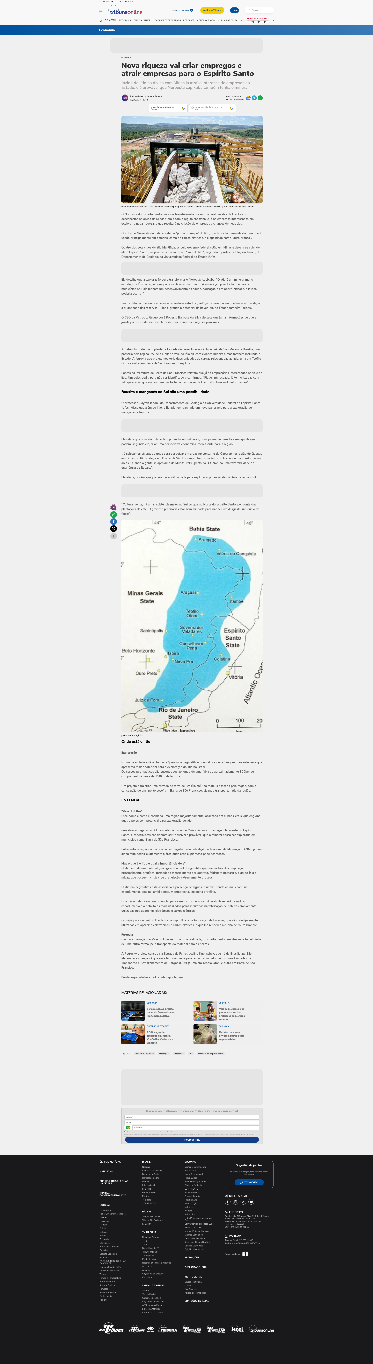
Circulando (147, 1277)
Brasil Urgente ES (150, 1248)
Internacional (148, 1185)
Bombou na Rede (150, 1174)
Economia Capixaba (144, 1054)
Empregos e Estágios (110, 1247)
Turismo (103, 1274)
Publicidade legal (228, 20)
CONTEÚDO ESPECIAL (196, 1301)
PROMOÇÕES (191, 1257)
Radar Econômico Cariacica (113, 1214)
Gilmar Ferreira (191, 1192)
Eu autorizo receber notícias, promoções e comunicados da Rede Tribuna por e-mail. (155, 1132)
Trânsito (103, 1225)
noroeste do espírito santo (210, 1054)
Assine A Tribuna (212, 10)
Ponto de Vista (149, 1259)
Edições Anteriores (151, 1309)
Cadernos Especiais (151, 1298)
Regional (104, 1300)
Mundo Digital (191, 1203)
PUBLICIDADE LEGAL (196, 1267)
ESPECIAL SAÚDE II (143, 20)
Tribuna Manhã (149, 1252)
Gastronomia (106, 1296)
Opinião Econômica (193, 1246)
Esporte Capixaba (108, 1254)
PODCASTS (188, 20)
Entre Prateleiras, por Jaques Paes (198, 1219)
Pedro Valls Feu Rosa (194, 1238)
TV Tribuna (125, 20)
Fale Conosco (190, 1289)
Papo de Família (192, 1196)
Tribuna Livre (190, 1200)
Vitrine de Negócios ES (195, 1182)
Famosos (104, 1289)
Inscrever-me (192, 1139)
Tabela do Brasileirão (109, 1271)
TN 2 (144, 1245)
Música (145, 1196)
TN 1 (144, 1241)
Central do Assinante (152, 1312)
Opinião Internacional (194, 1249)
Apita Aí (146, 1270)
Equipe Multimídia (193, 1282)
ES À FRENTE (191, 1189)
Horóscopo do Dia (150, 1178)
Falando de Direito (193, 1227)
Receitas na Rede (108, 1293)
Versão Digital (148, 1294)
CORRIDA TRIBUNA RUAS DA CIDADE (114, 1182)
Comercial (189, 1286)
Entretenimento (107, 1282)
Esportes (104, 1250)
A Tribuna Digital (206, 20)
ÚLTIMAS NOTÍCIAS (110, 1161)
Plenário (188, 1211)
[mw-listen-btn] (114, 508)
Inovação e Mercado (194, 1174)
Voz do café (190, 1171)
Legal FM (146, 1224)
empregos (164, 1054)
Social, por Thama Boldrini (197, 1242)
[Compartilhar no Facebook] (114, 522)
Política (103, 1236)
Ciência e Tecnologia (152, 1171)
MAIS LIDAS (106, 1171)
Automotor (147, 1266)
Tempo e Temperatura (110, 1278)
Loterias (146, 1182)
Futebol (103, 1258)
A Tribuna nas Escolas (152, 1305)
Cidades (103, 1217)
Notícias (146, 1167)
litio (191, 1054)
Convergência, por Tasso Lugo (199, 1224)
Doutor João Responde (195, 1167)
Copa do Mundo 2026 (110, 1267)
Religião (103, 1232)
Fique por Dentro (150, 1237)
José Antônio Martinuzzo (196, 1231)
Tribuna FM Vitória (151, 1217)
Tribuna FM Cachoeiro (152, 1220)
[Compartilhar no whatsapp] (114, 515)
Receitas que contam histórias (156, 1263)
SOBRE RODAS (150, 1203)
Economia (126, 57)
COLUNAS (190, 1161)
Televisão (146, 1200)
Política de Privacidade (195, 1293)
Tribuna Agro (106, 1210)
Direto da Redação (193, 1185)
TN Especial (148, 1255)
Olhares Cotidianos (193, 1235)
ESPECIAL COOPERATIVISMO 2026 (113, 1194)
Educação (104, 1221)
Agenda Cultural (107, 1285)
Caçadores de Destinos (153, 1274)
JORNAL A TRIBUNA (153, 1285)
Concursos (105, 1243)
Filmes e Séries (149, 1192)
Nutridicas (189, 1207)
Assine (145, 1291)
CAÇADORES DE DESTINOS (168, 20)
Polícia (103, 1228)
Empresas (179, 1054)
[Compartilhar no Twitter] (114, 529)
